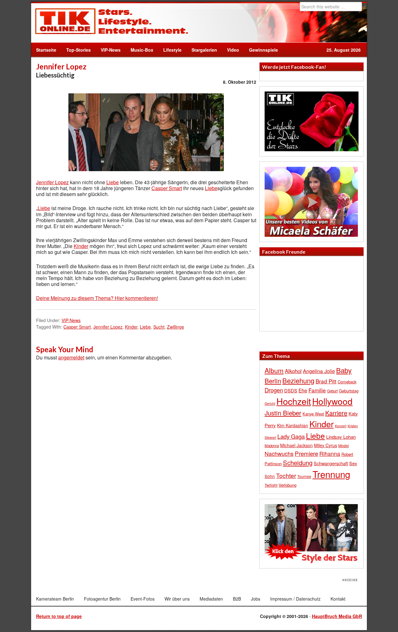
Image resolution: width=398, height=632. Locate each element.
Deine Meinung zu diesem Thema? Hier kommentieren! (97, 298)
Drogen (274, 390)
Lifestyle (170, 50)
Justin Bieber (283, 412)
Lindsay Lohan (341, 436)
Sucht (158, 327)
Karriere (336, 412)
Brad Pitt (326, 381)
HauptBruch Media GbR (337, 616)
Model (343, 445)
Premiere (306, 453)
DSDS (290, 390)
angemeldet (71, 357)
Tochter (286, 475)
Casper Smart (166, 188)
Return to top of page (59, 616)
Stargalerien (204, 50)
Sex (353, 463)
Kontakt (338, 599)
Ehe (302, 390)
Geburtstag (349, 391)
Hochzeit (293, 401)
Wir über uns (177, 599)
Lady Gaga (291, 436)
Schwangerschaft (331, 463)
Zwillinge (175, 327)
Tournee (304, 476)
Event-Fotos (143, 599)
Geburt (332, 390)
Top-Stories (78, 50)
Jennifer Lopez (52, 182)
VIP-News (111, 50)
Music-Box (139, 50)
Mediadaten (211, 599)
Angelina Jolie (319, 371)
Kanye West (313, 414)
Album (274, 370)
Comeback (347, 382)
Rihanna (329, 453)
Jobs (255, 599)
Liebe (112, 182)
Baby (344, 370)
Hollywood (332, 401)
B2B (237, 599)
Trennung (331, 473)
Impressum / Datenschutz (295, 599)
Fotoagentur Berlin (102, 599)
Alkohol (293, 371)
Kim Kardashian (292, 425)
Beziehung (298, 380)
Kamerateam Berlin (55, 599)
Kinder (81, 246)
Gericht (270, 403)
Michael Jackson (296, 445)
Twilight (271, 485)
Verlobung (287, 485)
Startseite (46, 50)
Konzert (340, 425)
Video (230, 50)
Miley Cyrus (325, 445)
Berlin (273, 380)
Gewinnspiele (263, 50)
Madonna (272, 445)
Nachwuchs (279, 453)
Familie (317, 390)
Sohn (270, 476)
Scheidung (297, 462)
